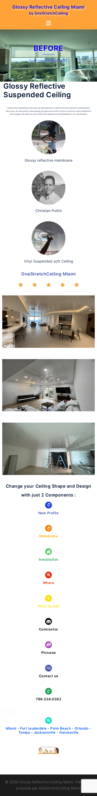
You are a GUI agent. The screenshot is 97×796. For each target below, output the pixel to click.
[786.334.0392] (48, 691)
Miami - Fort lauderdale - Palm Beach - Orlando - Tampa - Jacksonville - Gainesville (48, 730)
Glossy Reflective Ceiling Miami (48, 7)
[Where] (48, 575)
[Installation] (48, 551)
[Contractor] (48, 621)
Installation (48, 559)
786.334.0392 (48, 699)
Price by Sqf (48, 606)
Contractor (48, 629)
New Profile (48, 513)
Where (48, 583)
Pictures (48, 652)
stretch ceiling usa (9, 712)
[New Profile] (48, 505)
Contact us (48, 676)
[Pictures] (48, 644)
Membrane (48, 536)
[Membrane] (48, 528)
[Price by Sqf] (48, 598)
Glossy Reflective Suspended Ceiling (37, 90)
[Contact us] (48, 668)
